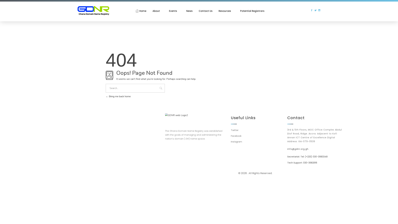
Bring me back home (119, 96)
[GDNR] (93, 10)
